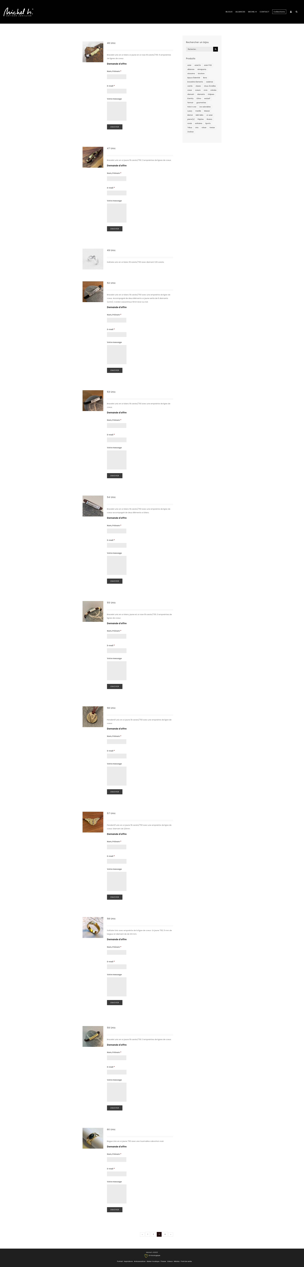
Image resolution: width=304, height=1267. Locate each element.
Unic (197, 127)
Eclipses (211, 94)
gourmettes (201, 103)
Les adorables (205, 107)
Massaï (207, 111)
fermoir (190, 103)
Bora (205, 78)
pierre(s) (191, 119)
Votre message (114, 99)
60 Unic (111, 1129)
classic (198, 86)
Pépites (201, 119)
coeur (189, 90)
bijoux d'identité (193, 78)
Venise (212, 127)
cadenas (209, 82)
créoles (213, 90)
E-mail (111, 86)
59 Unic (111, 1027)
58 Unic (111, 918)
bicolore (201, 73)
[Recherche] (296, 11)
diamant (190, 94)
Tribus (189, 127)
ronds (189, 123)
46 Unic (111, 43)
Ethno (199, 98)
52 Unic (111, 282)
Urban (204, 127)
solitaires (198, 123)
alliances (190, 69)
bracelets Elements (195, 82)
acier (189, 65)
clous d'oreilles (210, 86)
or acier (210, 115)
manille (198, 111)
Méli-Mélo (199, 115)
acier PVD (208, 65)
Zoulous (190, 132)
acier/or (198, 65)
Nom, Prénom (114, 71)
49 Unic (111, 250)
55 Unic (111, 602)
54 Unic (111, 497)
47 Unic (111, 148)
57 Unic (111, 813)
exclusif (207, 98)
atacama (191, 73)
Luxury (189, 111)
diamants (201, 94)
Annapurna (201, 69)
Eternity (190, 98)
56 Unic (111, 707)
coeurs (198, 90)
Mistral (190, 115)
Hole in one (191, 107)
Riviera (209, 119)
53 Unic (111, 391)
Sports (208, 123)
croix (205, 90)
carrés (189, 86)
